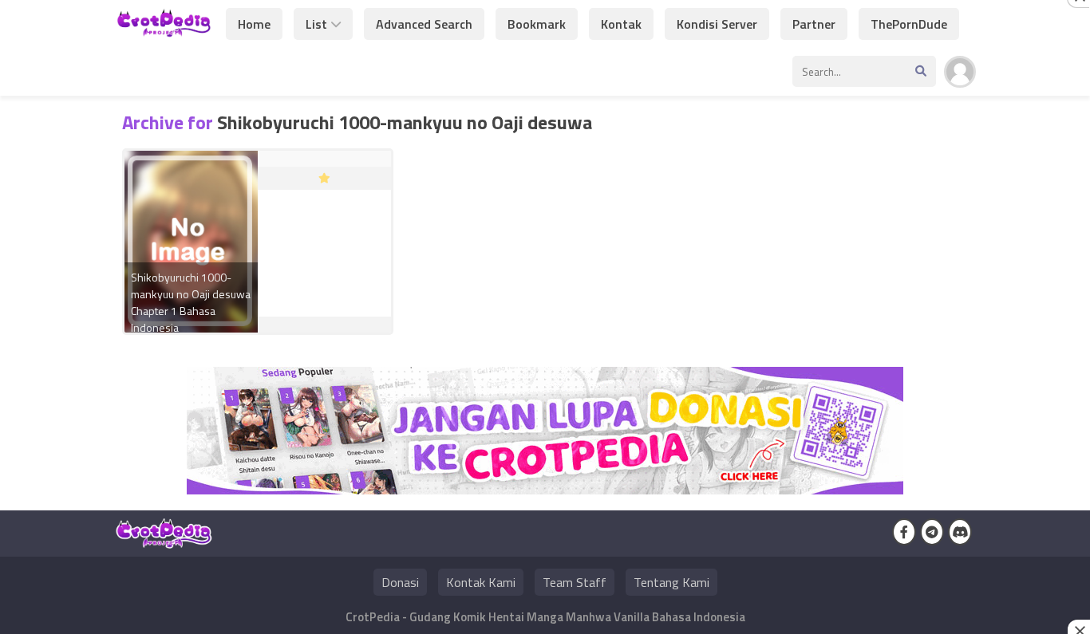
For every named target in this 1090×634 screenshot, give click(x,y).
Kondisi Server (717, 23)
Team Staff (574, 582)
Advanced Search (424, 23)
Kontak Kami (480, 582)
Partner (813, 23)
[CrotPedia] (164, 30)
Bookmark (536, 23)
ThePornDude (909, 23)
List (316, 23)
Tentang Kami (671, 582)
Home (254, 23)
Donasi (400, 582)
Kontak (621, 23)
